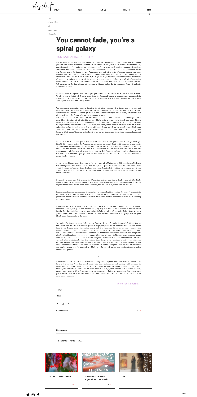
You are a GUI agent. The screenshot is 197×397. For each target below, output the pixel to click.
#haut (59, 296)
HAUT (60, 290)
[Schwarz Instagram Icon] (33, 395)
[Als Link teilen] (68, 303)
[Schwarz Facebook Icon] (38, 395)
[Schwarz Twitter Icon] (28, 395)
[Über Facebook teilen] (57, 303)
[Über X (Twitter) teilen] (63, 303)
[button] (149, 14)
